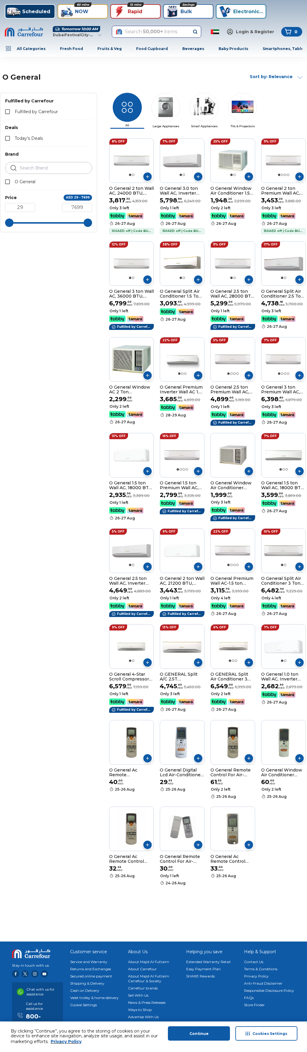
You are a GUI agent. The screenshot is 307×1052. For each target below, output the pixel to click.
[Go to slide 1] (130, 175)
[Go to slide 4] (288, 175)
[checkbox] (7, 111)
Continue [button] (199, 1033)
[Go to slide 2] (133, 175)
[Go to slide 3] (285, 175)
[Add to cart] (147, 176)
